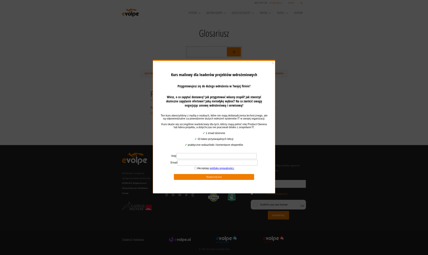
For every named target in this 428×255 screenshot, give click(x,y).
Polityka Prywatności (212, 148)
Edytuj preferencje (241, 140)
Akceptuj (186, 140)
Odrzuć (214, 140)
